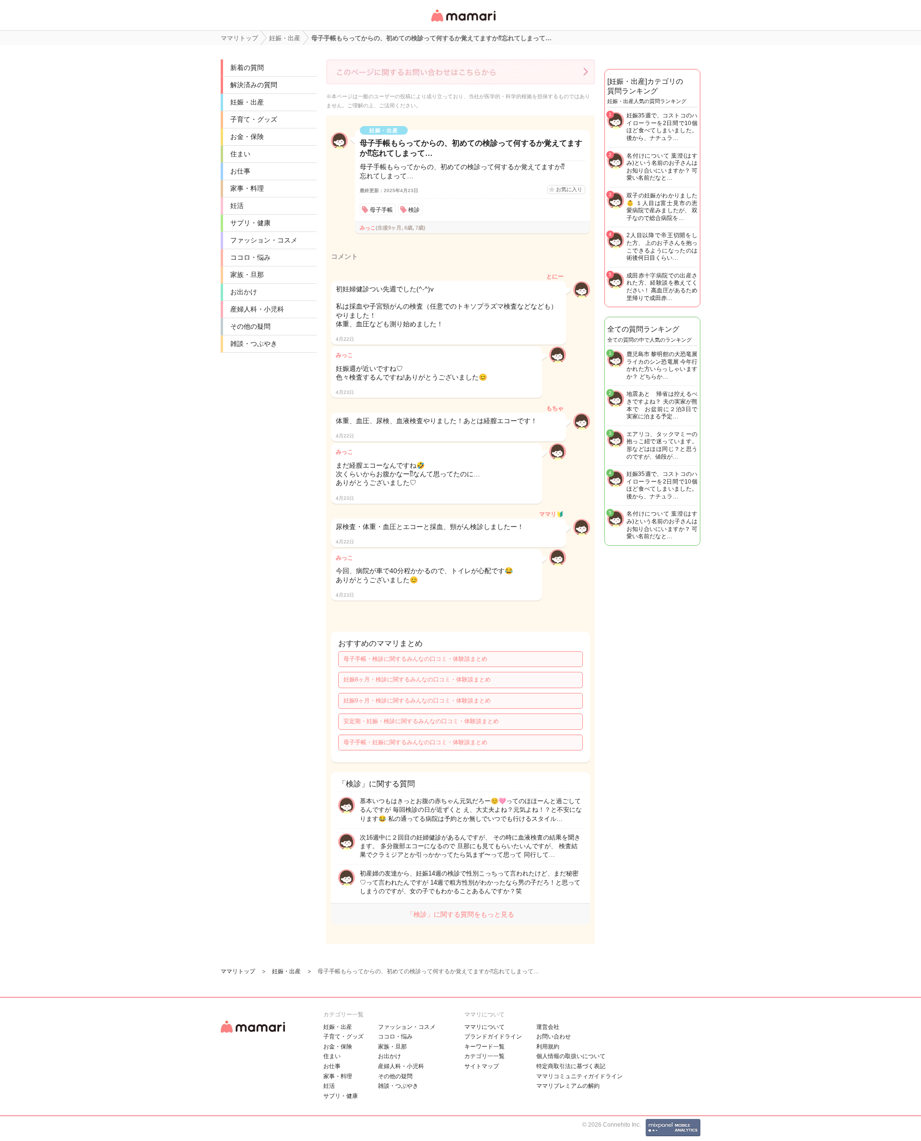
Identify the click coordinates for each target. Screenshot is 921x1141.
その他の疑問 (250, 326)
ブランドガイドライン (493, 1036)
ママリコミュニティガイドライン (579, 1076)
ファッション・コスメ (263, 240)
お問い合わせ (553, 1036)
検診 (414, 210)
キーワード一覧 (484, 1046)
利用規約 (547, 1046)
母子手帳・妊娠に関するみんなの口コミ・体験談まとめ (415, 742)
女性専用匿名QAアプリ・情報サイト (463, 22)
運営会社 (547, 1027)
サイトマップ (481, 1066)
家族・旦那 (247, 274)
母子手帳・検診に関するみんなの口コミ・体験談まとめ (415, 659)
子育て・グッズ (253, 119)
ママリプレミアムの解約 (568, 1086)
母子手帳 (381, 210)
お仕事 (240, 171)
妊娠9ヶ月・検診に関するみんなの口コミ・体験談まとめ (417, 700)
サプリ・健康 (250, 223)
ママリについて (484, 1027)
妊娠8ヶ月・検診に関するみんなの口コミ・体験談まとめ (417, 679)
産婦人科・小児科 (257, 309)
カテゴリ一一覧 (484, 1056)
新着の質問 (247, 67)
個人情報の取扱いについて (570, 1056)
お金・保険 (247, 136)
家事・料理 (247, 188)
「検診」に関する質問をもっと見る (460, 914)
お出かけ (243, 292)
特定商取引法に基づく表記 (570, 1066)
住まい (240, 154)
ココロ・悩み (250, 257)
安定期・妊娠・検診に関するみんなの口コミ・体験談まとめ (421, 721)
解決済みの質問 (253, 85)
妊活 (237, 205)
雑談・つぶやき (253, 343)
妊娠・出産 (247, 102)
